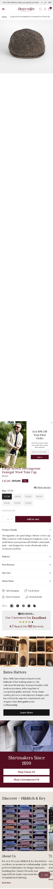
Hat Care (6, 573)
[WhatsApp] (29, 606)
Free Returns (8, 564)
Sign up (39, 457)
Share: (4, 606)
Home (4, 16)
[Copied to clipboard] (34, 606)
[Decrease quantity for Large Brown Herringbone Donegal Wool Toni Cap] (4, 519)
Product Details (9, 529)
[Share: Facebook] (12, 606)
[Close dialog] (51, 423)
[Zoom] (26, 46)
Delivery (6, 556)
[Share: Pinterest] (23, 606)
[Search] (40, 9)
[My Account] (45, 9)
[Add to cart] (33, 519)
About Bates (8, 581)
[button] (3, 9)
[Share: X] (17, 606)
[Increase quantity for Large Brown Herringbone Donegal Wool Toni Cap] (12, 519)
